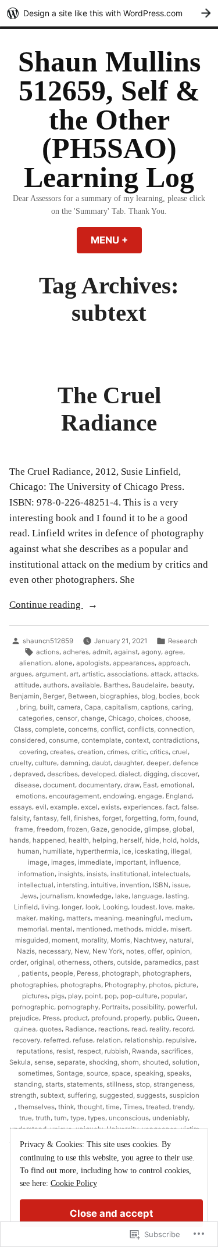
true (25, 1118)
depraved (28, 774)
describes (62, 774)
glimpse (156, 829)
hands (19, 840)
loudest (143, 907)
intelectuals (170, 874)
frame (24, 829)
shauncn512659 (48, 641)
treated (157, 1107)
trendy (183, 1107)
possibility (148, 1007)
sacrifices (176, 1051)
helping (104, 840)
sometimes (35, 1073)
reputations (34, 1051)
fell (65, 818)
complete (50, 729)
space (121, 1073)
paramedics (162, 962)
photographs (80, 985)
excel (89, 807)
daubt (101, 763)
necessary (54, 951)
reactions (113, 1029)
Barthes (115, 685)
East (150, 785)
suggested (116, 1095)
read (138, 1029)
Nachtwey (150, 940)
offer (155, 951)
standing (28, 1084)
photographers (166, 973)
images (62, 862)
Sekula (20, 1062)
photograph (120, 973)
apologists (92, 663)
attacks (185, 674)
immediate (95, 862)
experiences (142, 807)
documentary (99, 785)
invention (134, 885)
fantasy (45, 818)
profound (105, 1018)
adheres (76, 652)
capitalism (121, 707)
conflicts (140, 729)
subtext (52, 1095)
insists (97, 874)
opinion (178, 951)
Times (132, 1107)
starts (54, 1084)
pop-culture (139, 996)
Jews (28, 896)
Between (82, 696)
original (42, 962)
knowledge (94, 896)
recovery (26, 1040)
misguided (31, 940)
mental (62, 929)
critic (138, 752)
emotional (176, 785)
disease (27, 785)
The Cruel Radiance (109, 409)
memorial (32, 929)
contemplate (101, 740)
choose (177, 718)
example (63, 807)
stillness (119, 1084)
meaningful (144, 918)
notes (135, 951)
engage (150, 796)
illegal (180, 851)
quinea (25, 1029)
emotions (30, 796)
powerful (181, 1007)
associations (127, 674)
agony (151, 652)
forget (111, 818)
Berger (54, 696)
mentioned (93, 929)
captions (154, 707)
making (51, 918)
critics (159, 752)
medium (178, 918)
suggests (151, 1095)
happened (49, 840)
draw (132, 785)
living (49, 907)
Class (22, 729)
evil (41, 807)
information (36, 874)
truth (43, 1118)
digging (155, 774)
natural (180, 940)
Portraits (115, 1007)
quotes (51, 1029)
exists (110, 807)
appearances (134, 663)
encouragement (74, 796)
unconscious (129, 1118)
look (92, 907)
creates (62, 752)
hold (170, 840)
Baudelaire (149, 685)
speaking (148, 1073)
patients (35, 973)
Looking (115, 907)
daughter (128, 763)
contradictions (175, 740)
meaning (108, 918)
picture (185, 985)
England (179, 796)
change (93, 718)
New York (107, 951)
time (113, 1107)
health (79, 840)
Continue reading (46, 606)
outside (129, 962)
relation (109, 1040)
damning (74, 763)
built (46, 707)
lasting (176, 896)
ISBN (161, 885)
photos (160, 985)
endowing (118, 796)
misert (180, 929)
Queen (187, 1018)
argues (21, 674)
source (97, 1073)
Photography (125, 985)
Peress (87, 973)
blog (148, 696)
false (189, 807)
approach (173, 663)
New (81, 951)
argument (50, 674)
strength (23, 1095)
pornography (78, 1007)
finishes (86, 818)
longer (72, 907)
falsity (20, 818)
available (85, 685)
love (165, 907)
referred (56, 1040)
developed (98, 774)
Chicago (121, 718)
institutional (129, 874)
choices (150, 718)
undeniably (170, 1118)
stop (143, 1084)
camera (69, 707)
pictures (35, 996)
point (93, 996)
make (184, 907)
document (59, 785)
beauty (181, 685)
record (183, 1029)
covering (33, 752)
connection (175, 729)
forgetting (140, 818)
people (62, 973)
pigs (58, 996)
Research (183, 641)
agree (174, 652)
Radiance (80, 1029)
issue (180, 885)
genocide (126, 829)
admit (101, 652)
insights (70, 874)
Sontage (69, 1073)
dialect (129, 774)
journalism (56, 896)
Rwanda (145, 1051)
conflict (112, 729)
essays (21, 807)
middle (156, 929)
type (77, 1118)
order (18, 962)
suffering (81, 1095)
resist (65, 1051)
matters (78, 918)
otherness (74, 962)
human (28, 851)
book (191, 696)
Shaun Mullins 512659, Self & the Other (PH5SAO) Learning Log (109, 119)
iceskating (151, 851)
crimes (117, 752)
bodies (169, 696)
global (182, 829)
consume (63, 740)
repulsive (180, 1040)
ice (126, 851)
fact (172, 807)
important (130, 862)
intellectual (35, 885)
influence (164, 862)
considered (27, 740)
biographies (119, 696)
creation (90, 752)
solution (185, 1062)
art (74, 674)
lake (121, 896)
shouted (155, 1062)
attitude (27, 685)
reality (159, 1029)
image (38, 862)
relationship (143, 1040)
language (147, 896)
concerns (82, 729)
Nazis (26, 951)
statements (85, 1084)
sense (43, 1062)
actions (47, 652)
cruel (180, 752)
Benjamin (24, 696)
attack (160, 674)
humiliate (58, 851)
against (126, 652)
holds (189, 840)
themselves (36, 1107)
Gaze (99, 829)
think (66, 1107)
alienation (35, 663)
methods (128, 929)
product (75, 1018)
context (137, 740)
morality (94, 940)
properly (137, 1018)
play (74, 996)
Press (51, 1018)
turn (60, 1118)
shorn (130, 1062)
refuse (83, 1040)
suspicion (184, 1095)
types (96, 1118)
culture (46, 763)
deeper (157, 763)
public (163, 1018)
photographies (33, 985)
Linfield (26, 907)
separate (71, 1062)
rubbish (116, 1051)
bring (28, 707)
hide (152, 840)
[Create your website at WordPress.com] (109, 13)
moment (65, 940)
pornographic (33, 1007)
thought (89, 1107)
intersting (72, 885)
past (192, 962)
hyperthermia (97, 851)
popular (173, 996)
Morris (120, 940)
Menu (116, 240)
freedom (50, 829)
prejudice (24, 1018)
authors (55, 685)
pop (111, 996)
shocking (103, 1062)
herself (131, 840)
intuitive (103, 885)
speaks (178, 1073)
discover (184, 774)
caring (181, 707)
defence (186, 763)
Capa (92, 707)
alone (64, 663)
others (103, 962)
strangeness (173, 1084)
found (187, 818)
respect (89, 1051)
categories (35, 718)
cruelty (20, 763)
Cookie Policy (74, 1183)
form (167, 818)
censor (66, 718)
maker (26, 918)
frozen (77, 829)
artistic (92, 674)
